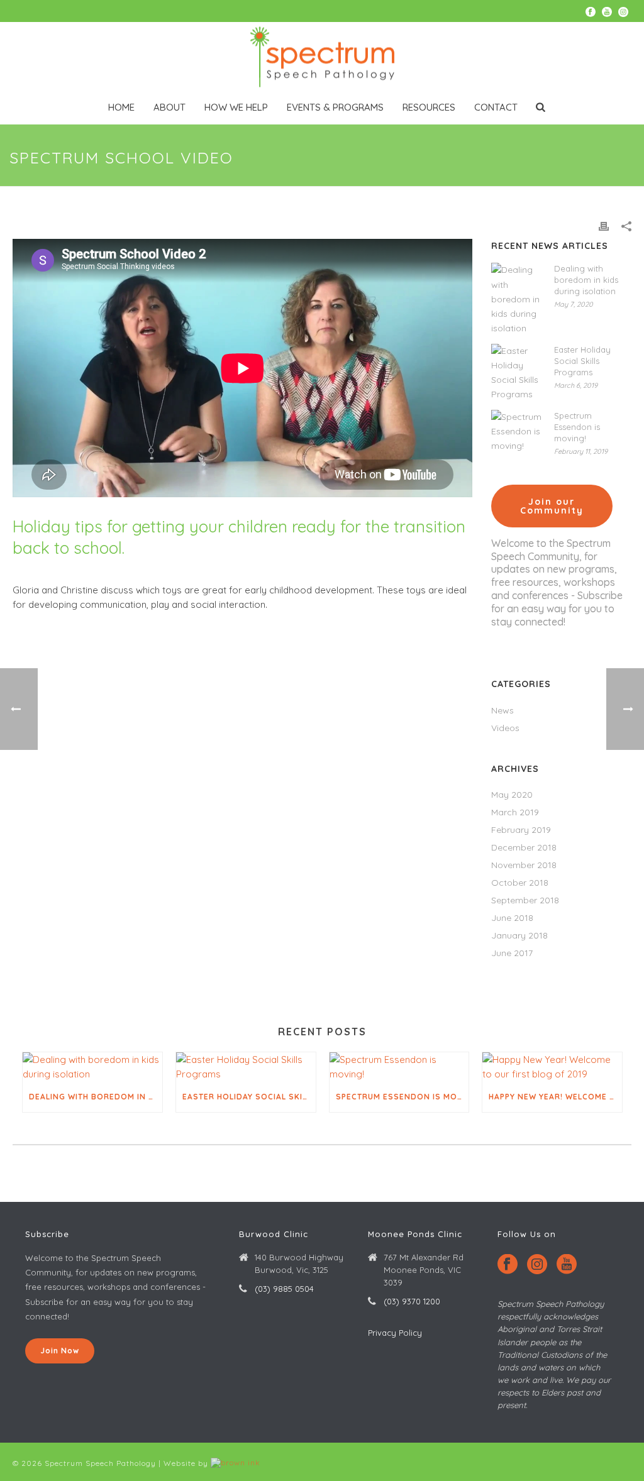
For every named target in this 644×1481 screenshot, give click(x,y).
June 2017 (512, 953)
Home (121, 107)
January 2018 (519, 935)
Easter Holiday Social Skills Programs (582, 360)
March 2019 (515, 812)
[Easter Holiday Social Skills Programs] (516, 373)
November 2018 (524, 865)
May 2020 (512, 794)
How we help (236, 107)
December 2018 (524, 847)
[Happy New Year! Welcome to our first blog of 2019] (552, 1067)
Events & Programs (335, 107)
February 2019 (521, 829)
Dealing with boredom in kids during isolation (586, 279)
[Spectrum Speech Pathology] (322, 56)
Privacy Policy (395, 1333)
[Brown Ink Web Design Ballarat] (235, 1463)
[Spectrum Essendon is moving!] (516, 432)
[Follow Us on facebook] (507, 1264)
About (169, 107)
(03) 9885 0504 (284, 1289)
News (502, 710)
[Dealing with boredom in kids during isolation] (516, 299)
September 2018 (525, 900)
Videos (505, 728)
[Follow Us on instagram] (537, 1264)
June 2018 (512, 917)
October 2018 (519, 882)
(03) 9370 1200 (412, 1301)
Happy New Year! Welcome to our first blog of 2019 (555, 1096)
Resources (428, 107)
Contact (496, 107)
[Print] (604, 225)
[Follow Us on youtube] (567, 1264)
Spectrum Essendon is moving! (577, 426)
